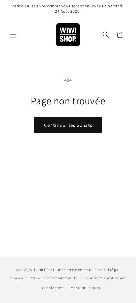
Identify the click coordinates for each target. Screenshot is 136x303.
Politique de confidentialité (54, 278)
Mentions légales (85, 287)
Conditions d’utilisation (105, 278)
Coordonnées (53, 287)
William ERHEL (42, 269)
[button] (13, 34)
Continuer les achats (68, 125)
